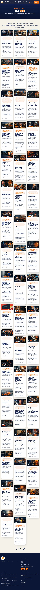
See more (20, 548)
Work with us (35, 2)
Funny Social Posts (21, 25)
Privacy (22, 585)
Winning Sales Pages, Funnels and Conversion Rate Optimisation (20, 23)
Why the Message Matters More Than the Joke (10, 585)
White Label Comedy (6, 2)
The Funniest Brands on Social (27, 577)
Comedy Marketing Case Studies (9, 25)
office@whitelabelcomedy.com (28, 566)
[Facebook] (22, 569)
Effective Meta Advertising (20, 21)
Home (12, 2)
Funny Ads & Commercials (32, 25)
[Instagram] (24, 569)
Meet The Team (24, 580)
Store (32, 2)
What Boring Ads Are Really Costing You (9, 580)
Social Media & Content (20, 27)
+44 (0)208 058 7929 (25, 564)
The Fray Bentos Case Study (26, 578)
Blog (29, 2)
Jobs (21, 584)
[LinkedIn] (27, 569)
